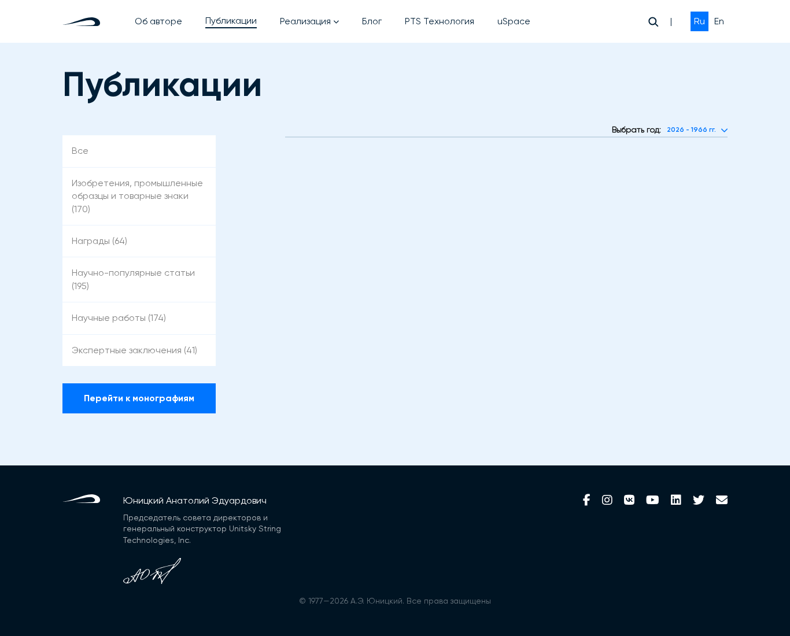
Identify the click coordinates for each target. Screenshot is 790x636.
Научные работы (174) (119, 317)
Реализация (305, 21)
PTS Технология (439, 21)
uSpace (513, 21)
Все (80, 150)
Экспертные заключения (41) (134, 350)
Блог (372, 21)
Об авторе (158, 21)
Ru (699, 21)
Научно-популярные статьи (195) (133, 279)
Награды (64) (99, 240)
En (719, 21)
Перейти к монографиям (139, 398)
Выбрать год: (636, 129)
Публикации (231, 20)
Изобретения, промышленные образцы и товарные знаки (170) (137, 196)
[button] (697, 129)
